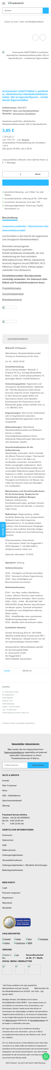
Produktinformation (11, 288)
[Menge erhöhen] (45, 174)
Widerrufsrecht (8, 850)
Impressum (7, 835)
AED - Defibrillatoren (11, 795)
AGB (4, 845)
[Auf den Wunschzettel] (43, 37)
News (4, 790)
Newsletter (7, 908)
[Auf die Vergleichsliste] (35, 37)
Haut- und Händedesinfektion (26, 111)
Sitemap (6, 805)
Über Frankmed (9, 785)
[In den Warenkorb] (4, 30)
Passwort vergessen (11, 893)
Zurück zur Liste (11, 22)
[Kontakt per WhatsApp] (45, 1056)
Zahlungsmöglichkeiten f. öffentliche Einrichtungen (24, 865)
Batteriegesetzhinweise (12, 870)
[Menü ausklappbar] (3, 2)
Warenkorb (7, 903)
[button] (37, 3)
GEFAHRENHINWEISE (18, 339)
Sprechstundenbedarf (12, 800)
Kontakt (5, 780)
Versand (25, 140)
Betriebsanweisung (12, 299)
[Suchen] (46, 11)
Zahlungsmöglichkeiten (12, 855)
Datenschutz (7, 840)
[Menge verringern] (5, 174)
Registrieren (7, 898)
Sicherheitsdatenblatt (13, 294)
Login (4, 888)
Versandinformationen (12, 860)
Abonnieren (38, 765)
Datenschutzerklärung (14, 752)
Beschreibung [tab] (10, 217)
